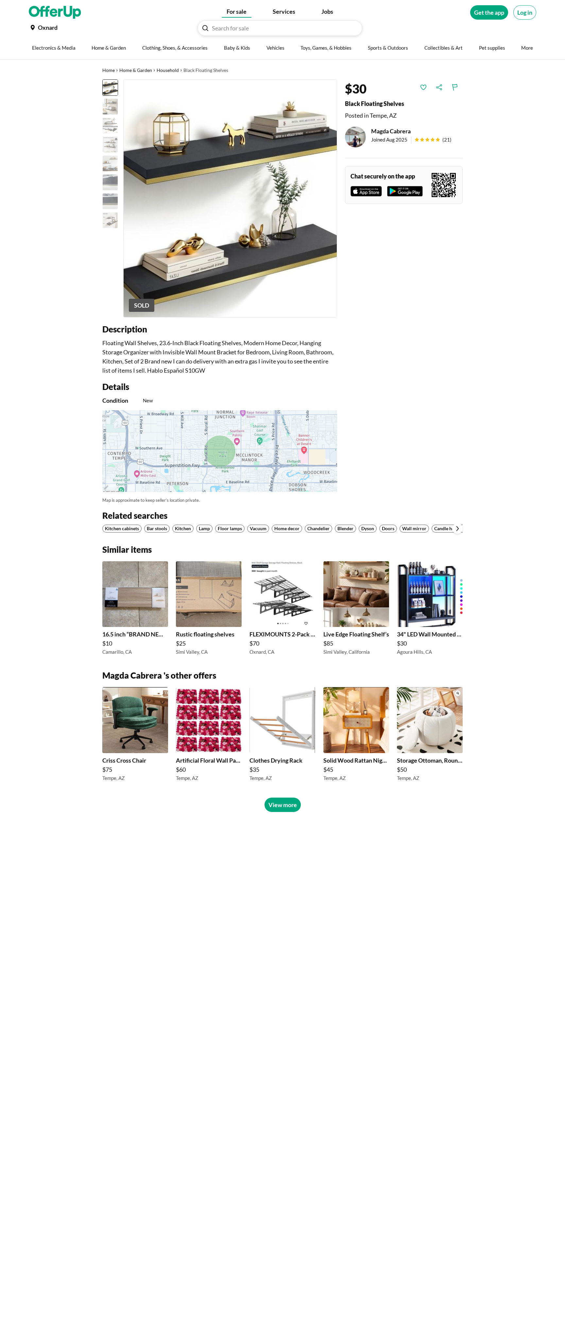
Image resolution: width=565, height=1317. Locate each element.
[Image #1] (110, 87)
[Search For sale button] (205, 28)
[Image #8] (110, 220)
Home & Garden (135, 70)
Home (108, 70)
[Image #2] (110, 106)
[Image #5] (110, 163)
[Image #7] (110, 201)
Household (168, 70)
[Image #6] (110, 182)
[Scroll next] (457, 528)
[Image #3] (110, 125)
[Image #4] (110, 144)
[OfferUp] (55, 12)
